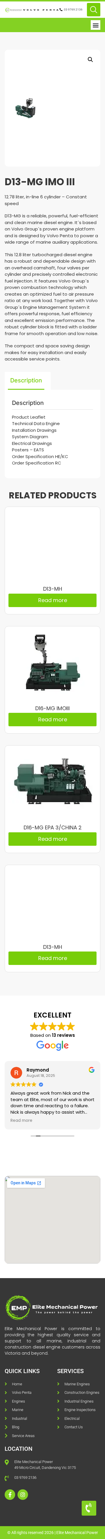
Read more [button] (21, 1120)
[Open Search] (93, 9)
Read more (52, 600)
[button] (95, 25)
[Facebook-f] (10, 1494)
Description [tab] (26, 380)
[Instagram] (23, 1494)
